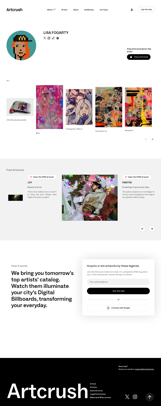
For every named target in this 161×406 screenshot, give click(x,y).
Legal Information (98, 394)
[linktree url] (53, 48)
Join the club (146, 9)
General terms (96, 391)
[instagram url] (48, 48)
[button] (131, 9)
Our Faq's (104, 10)
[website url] (57, 48)
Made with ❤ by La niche (100, 397)
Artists (64, 10)
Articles (93, 387)
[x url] (44, 48)
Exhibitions (89, 10)
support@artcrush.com (144, 369)
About (75, 10)
